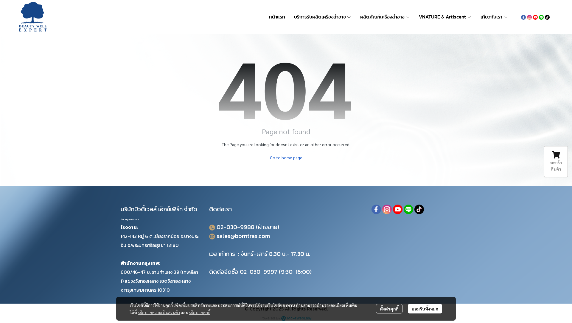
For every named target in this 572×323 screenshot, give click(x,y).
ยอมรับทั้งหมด (425, 308)
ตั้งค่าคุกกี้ (389, 308)
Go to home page (286, 157)
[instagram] (529, 16)
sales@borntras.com (243, 235)
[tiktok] (547, 16)
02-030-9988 (235, 226)
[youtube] (535, 16)
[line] (541, 16)
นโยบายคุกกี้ (199, 312)
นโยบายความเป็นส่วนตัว (159, 312)
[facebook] (523, 16)
